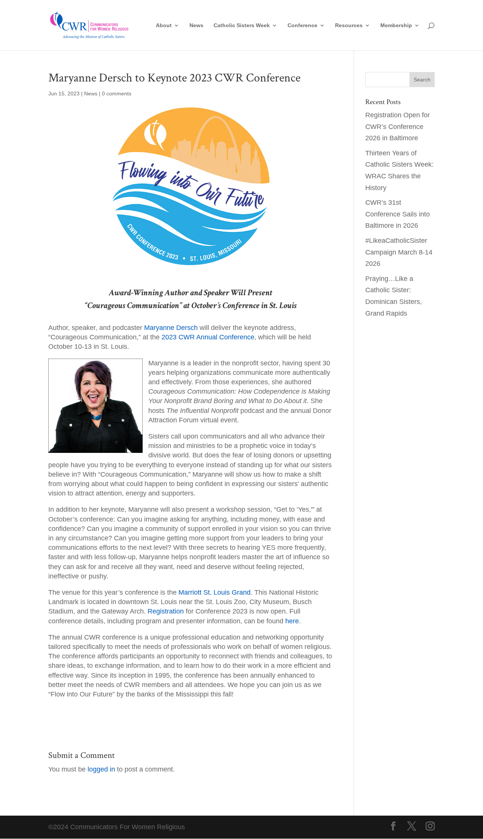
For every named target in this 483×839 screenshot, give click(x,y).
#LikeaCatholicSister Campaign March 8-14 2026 (398, 252)
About (164, 25)
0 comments (116, 93)
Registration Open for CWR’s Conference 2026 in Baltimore (397, 126)
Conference (302, 25)
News (196, 25)
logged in (101, 769)
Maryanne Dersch (171, 327)
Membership (396, 25)
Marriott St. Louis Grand (214, 592)
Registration (166, 611)
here (292, 621)
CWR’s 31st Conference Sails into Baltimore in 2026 (397, 214)
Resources (349, 25)
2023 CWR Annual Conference (208, 337)
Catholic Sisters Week (242, 25)
